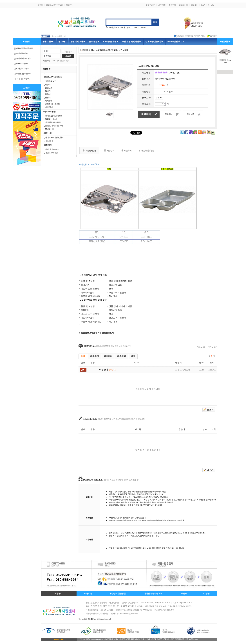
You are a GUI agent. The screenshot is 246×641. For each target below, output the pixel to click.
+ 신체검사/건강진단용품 (52, 77)
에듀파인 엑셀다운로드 (24, 48)
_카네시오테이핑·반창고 (53, 137)
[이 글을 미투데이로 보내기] (191, 133)
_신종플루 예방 (49, 81)
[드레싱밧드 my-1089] (225, 57)
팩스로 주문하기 (22, 63)
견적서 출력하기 (22, 53)
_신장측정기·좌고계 (51, 104)
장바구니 (150, 5)
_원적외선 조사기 (50, 119)
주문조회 (172, 5)
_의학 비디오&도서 (51, 149)
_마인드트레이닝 (50, 152)
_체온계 (46, 94)
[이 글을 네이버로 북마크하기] (213, 134)
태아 (123, 27)
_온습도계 (47, 88)
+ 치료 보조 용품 (49, 111)
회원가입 (69, 5)
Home (93, 50)
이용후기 (194, 5)
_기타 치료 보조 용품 (52, 122)
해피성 (112, 27)
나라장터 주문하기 (23, 69)
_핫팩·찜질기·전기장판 (52, 116)
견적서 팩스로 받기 (23, 58)
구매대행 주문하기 (23, 79)
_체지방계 (47, 101)
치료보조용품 (111, 50)
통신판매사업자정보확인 (164, 610)
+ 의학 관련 (47, 145)
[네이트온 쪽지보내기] (204, 133)
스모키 (136, 27)
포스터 (143, 27)
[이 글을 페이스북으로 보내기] (186, 133)
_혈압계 (46, 91)
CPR (117, 27)
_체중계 (46, 84)
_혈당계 (46, 97)
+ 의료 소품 (47, 133)
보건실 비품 (123, 50)
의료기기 (101, 50)
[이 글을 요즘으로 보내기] (195, 133)
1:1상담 (211, 5)
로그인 (40, 5)
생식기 (129, 27)
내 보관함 (162, 5)
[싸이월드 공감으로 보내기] (200, 132)
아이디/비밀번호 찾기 (54, 5)
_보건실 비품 (48, 129)
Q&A (203, 5)
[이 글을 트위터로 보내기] (182, 133)
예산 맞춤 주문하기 (23, 74)
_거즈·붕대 (48, 141)
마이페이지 (183, 5)
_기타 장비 (48, 107)
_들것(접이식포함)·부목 (53, 125)
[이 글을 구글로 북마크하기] (209, 133)
